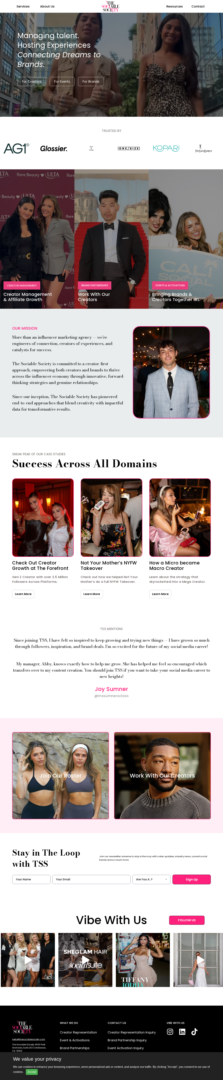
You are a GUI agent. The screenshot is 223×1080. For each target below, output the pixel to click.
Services (23, 6)
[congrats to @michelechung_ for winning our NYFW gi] (89, 960)
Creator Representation (78, 1032)
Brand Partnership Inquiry (127, 1040)
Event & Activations (75, 1040)
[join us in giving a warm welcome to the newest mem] (31, 960)
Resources (174, 6)
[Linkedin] (182, 1031)
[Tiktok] (194, 1031)
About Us (47, 6)
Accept (32, 1071)
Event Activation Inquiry (126, 1048)
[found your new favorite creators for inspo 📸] (146, 960)
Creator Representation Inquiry (132, 1032)
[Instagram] (170, 1031)
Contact (198, 6)
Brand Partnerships (75, 1048)
